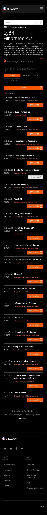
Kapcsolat (30, 465)
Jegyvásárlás (33, 105)
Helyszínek (8, 470)
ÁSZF (29, 483)
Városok (7, 475)
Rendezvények (9, 465)
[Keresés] (36, 22)
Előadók (7, 480)
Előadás (24, 173)
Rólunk (6, 486)
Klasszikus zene (32, 101)
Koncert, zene (20, 101)
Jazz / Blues (29, 381)
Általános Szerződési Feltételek (22, 411)
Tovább (40, 58)
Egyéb (17, 115)
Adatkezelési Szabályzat (13, 415)
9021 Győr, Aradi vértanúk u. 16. (21, 61)
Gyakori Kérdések (33, 470)
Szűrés (23, 88)
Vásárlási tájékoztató (32, 415)
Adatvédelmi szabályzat (31, 476)
